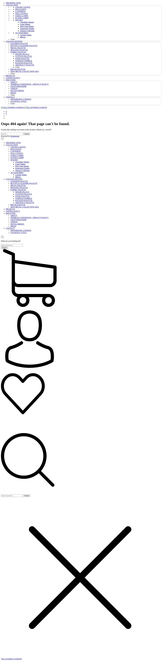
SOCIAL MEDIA (17, 224)
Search (26, 496)
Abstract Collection (22, 171)
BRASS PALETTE (17, 205)
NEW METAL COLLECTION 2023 (24, 207)
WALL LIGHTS (16, 153)
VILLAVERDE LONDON (11, 659)
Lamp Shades (20, 164)
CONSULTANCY (13, 211)
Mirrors (18, 177)
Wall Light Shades (22, 166)
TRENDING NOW (13, 143)
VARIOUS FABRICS (23, 198)
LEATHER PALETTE (19, 181)
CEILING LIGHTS (17, 147)
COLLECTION (12, 145)
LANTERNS (15, 151)
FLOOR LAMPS (17, 158)
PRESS (13, 226)
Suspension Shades (22, 168)
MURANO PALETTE (19, 188)
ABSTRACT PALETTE (24, 203)
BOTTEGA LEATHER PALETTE (23, 183)
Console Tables (21, 175)
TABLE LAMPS (16, 156)
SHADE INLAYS (22, 192)
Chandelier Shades (22, 162)
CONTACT (10, 228)
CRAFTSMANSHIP (18, 220)
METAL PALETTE (18, 186)
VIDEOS (14, 222)
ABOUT (13, 215)
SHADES (14, 160)
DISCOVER (10, 213)
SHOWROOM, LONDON (20, 230)
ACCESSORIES (16, 173)
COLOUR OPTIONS (14, 179)
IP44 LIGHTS (15, 149)
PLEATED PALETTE (23, 200)
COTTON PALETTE (23, 194)
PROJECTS (10, 209)
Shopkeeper (14, 136)
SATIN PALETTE (22, 196)
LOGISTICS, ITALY (18, 233)
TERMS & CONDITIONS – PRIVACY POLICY (29, 218)
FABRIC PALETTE (18, 190)
